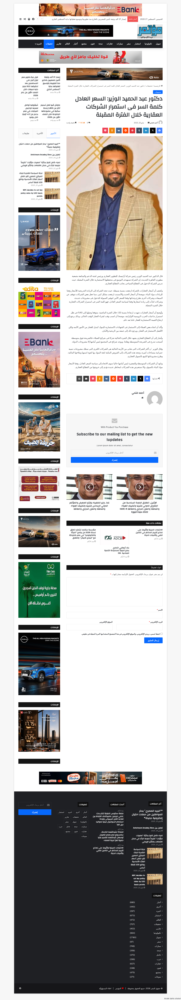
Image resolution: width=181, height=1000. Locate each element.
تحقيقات (49, 44)
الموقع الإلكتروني (106, 622)
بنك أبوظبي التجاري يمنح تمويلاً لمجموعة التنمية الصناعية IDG (116, 550)
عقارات (110, 44)
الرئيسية (157, 86)
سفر (129, 44)
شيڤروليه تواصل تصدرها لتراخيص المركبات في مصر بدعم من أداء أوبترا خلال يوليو (30, 111)
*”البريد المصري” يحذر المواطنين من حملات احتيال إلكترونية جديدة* (39, 145)
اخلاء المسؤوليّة (105, 988)
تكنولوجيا (148, 44)
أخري (158, 907)
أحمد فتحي (154, 123)
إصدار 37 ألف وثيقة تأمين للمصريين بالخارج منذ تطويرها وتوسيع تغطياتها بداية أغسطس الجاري (51, 83)
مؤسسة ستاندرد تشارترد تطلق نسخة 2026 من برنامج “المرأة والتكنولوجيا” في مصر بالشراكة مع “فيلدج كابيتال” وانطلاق (82, 534)
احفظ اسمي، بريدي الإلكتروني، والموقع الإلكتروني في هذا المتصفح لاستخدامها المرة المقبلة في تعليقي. (120, 634)
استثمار (138, 44)
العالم (67, 44)
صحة (101, 44)
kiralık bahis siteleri (172, 998)
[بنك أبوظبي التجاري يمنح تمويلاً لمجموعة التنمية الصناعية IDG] (114, 537)
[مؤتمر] (150, 31)
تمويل (158, 44)
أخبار (76, 44)
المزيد (39, 44)
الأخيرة (40, 133)
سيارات (120, 44)
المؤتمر (118, 988)
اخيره (158, 911)
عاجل (158, 955)
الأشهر (53, 133)
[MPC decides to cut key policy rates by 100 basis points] (52, 193)
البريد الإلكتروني (156, 622)
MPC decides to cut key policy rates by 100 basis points (31, 193)
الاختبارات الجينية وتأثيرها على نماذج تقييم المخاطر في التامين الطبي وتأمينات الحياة (149, 532)
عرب (159, 959)
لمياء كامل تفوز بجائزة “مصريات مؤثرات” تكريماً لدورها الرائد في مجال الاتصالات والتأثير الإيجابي (40, 164)
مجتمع (84, 44)
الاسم (160, 610)
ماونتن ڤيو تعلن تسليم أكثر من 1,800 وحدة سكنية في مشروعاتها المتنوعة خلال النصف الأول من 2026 (50, 111)
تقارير (58, 44)
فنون (93, 44)
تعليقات (25, 133)
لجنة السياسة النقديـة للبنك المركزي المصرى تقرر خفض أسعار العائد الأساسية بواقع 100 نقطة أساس (30, 177)
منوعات (158, 977)
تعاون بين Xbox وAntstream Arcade (45, 155)
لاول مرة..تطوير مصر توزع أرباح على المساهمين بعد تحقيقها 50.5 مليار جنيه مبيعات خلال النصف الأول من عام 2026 (80, 19)
